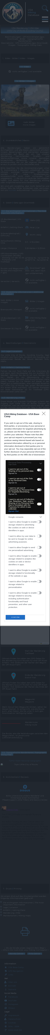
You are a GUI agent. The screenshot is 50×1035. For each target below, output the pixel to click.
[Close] (44, 414)
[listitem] (25, 463)
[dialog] (25, 517)
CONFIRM (15, 617)
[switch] (39, 470)
